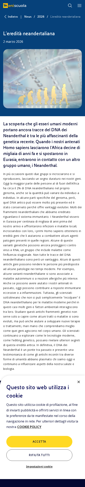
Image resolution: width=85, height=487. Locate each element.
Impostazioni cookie (39, 466)
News (27, 16)
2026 (40, 16)
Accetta (39, 441)
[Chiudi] (78, 382)
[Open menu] (79, 5)
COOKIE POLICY (29, 427)
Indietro (13, 16)
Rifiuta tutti (39, 455)
